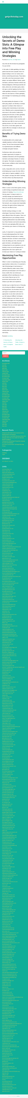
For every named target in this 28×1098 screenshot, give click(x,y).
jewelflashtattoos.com (8, 520)
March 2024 (5, 390)
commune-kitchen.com (8, 753)
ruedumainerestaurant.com (9, 766)
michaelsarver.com (7, 649)
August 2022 (5, 421)
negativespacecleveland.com (9, 832)
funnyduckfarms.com (7, 1055)
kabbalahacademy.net (7, 641)
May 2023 (4, 406)
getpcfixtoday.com (7, 522)
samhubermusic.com (7, 1090)
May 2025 (4, 367)
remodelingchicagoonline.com (10, 972)
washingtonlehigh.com (8, 981)
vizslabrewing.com (7, 616)
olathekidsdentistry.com (8, 631)
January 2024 (5, 393)
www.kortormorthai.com (8, 948)
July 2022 (4, 423)
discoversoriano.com (7, 715)
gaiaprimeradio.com (7, 804)
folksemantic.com (6, 609)
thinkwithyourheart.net (8, 600)
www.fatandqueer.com (8, 949)
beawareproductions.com (8, 779)
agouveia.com (5, 1070)
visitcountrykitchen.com (8, 816)
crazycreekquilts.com (7, 746)
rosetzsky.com (6, 768)
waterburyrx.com (6, 868)
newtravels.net (6, 501)
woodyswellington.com (8, 1012)
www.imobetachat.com (8, 916)
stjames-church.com (7, 773)
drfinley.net (5, 1061)
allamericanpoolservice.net (9, 662)
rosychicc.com (5, 699)
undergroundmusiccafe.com (9, 1088)
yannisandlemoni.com (7, 619)
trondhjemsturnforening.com (9, 1025)
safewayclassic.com (7, 505)
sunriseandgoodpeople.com (9, 835)
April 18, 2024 (11, 60)
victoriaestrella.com (7, 857)
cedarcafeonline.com (7, 484)
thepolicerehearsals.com (8, 728)
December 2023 (6, 395)
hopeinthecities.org (7, 703)
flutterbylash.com (6, 1052)
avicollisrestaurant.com (8, 864)
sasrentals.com (6, 646)
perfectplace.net (6, 680)
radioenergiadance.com (8, 538)
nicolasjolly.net (6, 758)
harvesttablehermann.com (9, 573)
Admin (19, 60)
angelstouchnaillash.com (8, 639)
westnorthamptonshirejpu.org (10, 550)
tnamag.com (5, 893)
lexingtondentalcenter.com (9, 656)
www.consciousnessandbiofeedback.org (12, 997)
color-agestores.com (7, 694)
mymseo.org (5, 1073)
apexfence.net (6, 1091)
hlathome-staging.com (8, 652)
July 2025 (4, 365)
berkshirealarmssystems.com (9, 614)
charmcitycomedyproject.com (10, 778)
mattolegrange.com (7, 811)
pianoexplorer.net (7, 1002)
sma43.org (4, 971)
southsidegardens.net (7, 1004)
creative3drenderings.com (9, 910)
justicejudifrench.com (7, 788)
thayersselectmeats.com (8, 897)
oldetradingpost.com (7, 563)
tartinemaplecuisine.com (8, 798)
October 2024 (5, 378)
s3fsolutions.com (6, 580)
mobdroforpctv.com (7, 707)
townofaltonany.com (7, 829)
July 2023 (4, 403)
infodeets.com (6, 479)
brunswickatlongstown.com (9, 796)
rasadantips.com (6, 491)
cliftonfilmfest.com (7, 595)
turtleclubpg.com (6, 854)
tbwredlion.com (6, 1028)
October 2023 (5, 398)
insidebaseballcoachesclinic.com (10, 1042)
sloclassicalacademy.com (8, 735)
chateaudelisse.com (7, 545)
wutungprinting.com (7, 822)
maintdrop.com (6, 530)
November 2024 (6, 377)
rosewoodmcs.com (7, 992)
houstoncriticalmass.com (8, 725)
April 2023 (4, 408)
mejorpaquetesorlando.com (9, 634)
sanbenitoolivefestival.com (9, 710)
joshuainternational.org (8, 928)
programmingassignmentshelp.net (10, 497)
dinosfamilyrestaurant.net (8, 570)
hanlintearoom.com (7, 1053)
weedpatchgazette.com (8, 621)
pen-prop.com (5, 931)
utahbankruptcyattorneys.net (9, 601)
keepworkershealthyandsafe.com (10, 514)
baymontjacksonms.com (8, 827)
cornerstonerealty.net (8, 995)
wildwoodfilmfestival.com (9, 548)
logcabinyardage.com (7, 913)
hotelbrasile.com (6, 552)
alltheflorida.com (6, 1040)
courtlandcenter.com (7, 860)
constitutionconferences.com (10, 882)
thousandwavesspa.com (8, 859)
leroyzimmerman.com (7, 1060)
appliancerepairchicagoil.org (9, 509)
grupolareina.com (6, 558)
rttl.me (4, 1080)
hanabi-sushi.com (6, 984)
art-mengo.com (6, 802)
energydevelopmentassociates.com (11, 576)
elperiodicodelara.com (8, 473)
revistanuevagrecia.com (8, 771)
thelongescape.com (7, 809)
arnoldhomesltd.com (7, 591)
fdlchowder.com (6, 962)
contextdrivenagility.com (8, 781)
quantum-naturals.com (8, 1032)
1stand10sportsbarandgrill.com (10, 636)
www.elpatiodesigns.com (8, 1015)
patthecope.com (6, 883)
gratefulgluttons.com (7, 705)
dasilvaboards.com (7, 736)
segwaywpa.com (6, 900)
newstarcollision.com (7, 644)
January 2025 (5, 373)
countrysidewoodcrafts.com (9, 507)
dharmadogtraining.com (8, 1076)
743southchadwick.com (8, 585)
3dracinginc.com (6, 723)
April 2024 (4, 388)
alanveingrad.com (6, 819)
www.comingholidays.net (8, 718)
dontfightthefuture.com (8, 590)
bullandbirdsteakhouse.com (9, 966)
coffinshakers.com (7, 784)
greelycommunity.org (7, 765)
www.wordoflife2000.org (8, 604)
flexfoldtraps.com (6, 944)
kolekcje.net (5, 674)
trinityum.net (5, 1005)
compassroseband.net (7, 888)
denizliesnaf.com (6, 880)
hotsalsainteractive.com (8, 481)
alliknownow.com (6, 730)
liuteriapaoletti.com (7, 834)
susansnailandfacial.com (8, 930)
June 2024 (4, 385)
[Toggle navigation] (3, 2)
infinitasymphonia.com (8, 760)
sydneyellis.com (6, 657)
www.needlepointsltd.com (9, 964)
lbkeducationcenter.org (8, 677)
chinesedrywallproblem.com (9, 837)
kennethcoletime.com (8, 793)
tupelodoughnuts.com (8, 629)
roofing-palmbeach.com (8, 588)
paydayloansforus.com (8, 502)
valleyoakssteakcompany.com (10, 875)
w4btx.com (5, 637)
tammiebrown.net (6, 806)
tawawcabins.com (6, 608)
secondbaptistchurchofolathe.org (11, 1071)
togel (3, 454)
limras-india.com (6, 471)
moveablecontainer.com (8, 557)
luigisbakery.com (6, 982)
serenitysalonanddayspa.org (9, 482)
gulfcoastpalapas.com (7, 901)
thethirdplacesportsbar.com (9, 1009)
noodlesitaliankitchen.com (9, 515)
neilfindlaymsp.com (7, 862)
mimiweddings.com (7, 1083)
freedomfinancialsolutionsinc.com (11, 943)
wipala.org (5, 695)
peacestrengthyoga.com (8, 941)
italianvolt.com (6, 613)
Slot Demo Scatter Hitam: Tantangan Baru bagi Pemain (13, 445)
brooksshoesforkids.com (8, 895)
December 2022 (6, 415)
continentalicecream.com (8, 745)
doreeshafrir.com (6, 776)
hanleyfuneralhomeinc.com (9, 633)
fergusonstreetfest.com (8, 1035)
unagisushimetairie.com (8, 519)
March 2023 (5, 410)
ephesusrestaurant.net (8, 1010)
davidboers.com (6, 915)
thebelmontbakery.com (8, 504)
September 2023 (6, 400)
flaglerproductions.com (8, 741)
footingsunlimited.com (8, 956)
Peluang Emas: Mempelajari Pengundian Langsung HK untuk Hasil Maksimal (13, 442)
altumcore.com (6, 890)
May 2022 (4, 426)
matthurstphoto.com (7, 1038)
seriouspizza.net (6, 887)
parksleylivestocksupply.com (9, 690)
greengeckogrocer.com (8, 651)
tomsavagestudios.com (8, 666)
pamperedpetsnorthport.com (9, 626)
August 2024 (5, 382)
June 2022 (4, 424)
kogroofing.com (6, 535)
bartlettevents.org (7, 555)
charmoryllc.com (6, 722)
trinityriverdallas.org (7, 679)
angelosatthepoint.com (8, 872)
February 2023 (5, 411)
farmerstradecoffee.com (8, 911)
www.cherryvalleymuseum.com (10, 560)
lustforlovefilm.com (7, 756)
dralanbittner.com (6, 618)
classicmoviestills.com (7, 712)
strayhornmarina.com (7, 740)
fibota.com (5, 1019)
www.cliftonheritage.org (8, 969)
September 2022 (6, 419)
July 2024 (4, 383)
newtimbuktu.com (7, 492)
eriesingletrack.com (7, 624)
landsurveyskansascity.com (9, 953)
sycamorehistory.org (7, 994)
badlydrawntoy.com (7, 920)
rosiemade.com (6, 628)
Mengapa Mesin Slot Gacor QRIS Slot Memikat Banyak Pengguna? (13, 438)
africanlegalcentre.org (8, 761)
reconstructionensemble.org (9, 845)
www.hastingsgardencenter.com (10, 1000)
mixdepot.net (5, 991)
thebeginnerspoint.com (8, 717)
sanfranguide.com (6, 720)
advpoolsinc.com (6, 870)
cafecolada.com (6, 713)
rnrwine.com (5, 1065)
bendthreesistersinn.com (8, 839)
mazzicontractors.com (8, 1007)
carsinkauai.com (6, 1043)
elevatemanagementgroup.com (10, 1058)
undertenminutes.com (7, 487)
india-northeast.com (7, 586)
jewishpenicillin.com (7, 664)
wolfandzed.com (6, 986)
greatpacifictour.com (7, 855)
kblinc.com (5, 623)
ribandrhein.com (6, 672)
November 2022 (6, 416)
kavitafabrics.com (6, 847)
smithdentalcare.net (7, 1086)
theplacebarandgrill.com (8, 867)
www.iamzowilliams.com (8, 999)
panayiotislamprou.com (8, 542)
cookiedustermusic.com (8, 844)
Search (5, 356)
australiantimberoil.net (8, 568)
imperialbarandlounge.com (9, 596)
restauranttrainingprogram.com (10, 661)
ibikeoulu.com (5, 783)
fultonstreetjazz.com (7, 553)
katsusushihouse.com (7, 763)
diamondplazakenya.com (8, 1027)
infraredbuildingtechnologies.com (11, 571)
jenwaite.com (5, 1057)
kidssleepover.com (7, 499)
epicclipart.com (6, 527)
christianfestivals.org (7, 814)
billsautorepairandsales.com (9, 1030)
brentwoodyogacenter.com (9, 974)
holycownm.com (6, 850)
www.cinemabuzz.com (8, 989)
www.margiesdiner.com (8, 961)
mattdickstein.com (7, 918)
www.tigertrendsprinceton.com (10, 933)
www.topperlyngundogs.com (9, 936)
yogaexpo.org (5, 685)
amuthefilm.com (6, 755)
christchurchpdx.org (7, 750)
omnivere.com (5, 489)
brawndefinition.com (7, 743)
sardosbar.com (6, 611)
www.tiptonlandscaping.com (9, 976)
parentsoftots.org (7, 908)
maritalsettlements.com (8, 824)
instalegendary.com (7, 512)
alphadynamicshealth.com (8, 1050)
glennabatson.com (7, 738)
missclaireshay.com (7, 469)
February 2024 (5, 391)
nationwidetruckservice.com (9, 852)
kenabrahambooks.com (8, 751)
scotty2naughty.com (7, 774)
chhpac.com (5, 1075)
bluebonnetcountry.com (8, 525)
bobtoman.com (6, 532)
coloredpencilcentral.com (9, 593)
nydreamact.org (6, 517)
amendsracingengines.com (9, 946)
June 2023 (4, 405)
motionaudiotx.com (7, 1078)
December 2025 (6, 363)
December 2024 (6, 375)
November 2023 (6, 396)
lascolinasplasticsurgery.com (9, 967)
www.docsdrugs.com (7, 959)
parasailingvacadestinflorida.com (10, 1047)
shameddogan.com (7, 906)
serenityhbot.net (6, 926)
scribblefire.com (6, 684)
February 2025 (5, 372)
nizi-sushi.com (5, 801)
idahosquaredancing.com (8, 606)
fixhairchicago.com (7, 878)
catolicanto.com (6, 675)
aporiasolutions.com (7, 898)
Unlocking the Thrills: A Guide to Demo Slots (19, 342)
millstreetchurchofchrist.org (9, 1045)
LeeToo (18, 1096)
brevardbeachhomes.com (8, 581)
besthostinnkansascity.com (9, 1085)
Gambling (10, 336)
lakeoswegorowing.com (8, 1066)
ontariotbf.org (6, 510)
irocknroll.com (6, 603)
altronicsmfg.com (6, 494)
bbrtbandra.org (6, 524)
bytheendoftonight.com (8, 702)
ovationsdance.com (7, 670)
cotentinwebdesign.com (8, 562)
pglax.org (4, 831)
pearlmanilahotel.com (7, 529)
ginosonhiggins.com (7, 821)
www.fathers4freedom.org (9, 934)
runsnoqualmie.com (7, 958)
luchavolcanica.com (7, 849)
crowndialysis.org (6, 659)
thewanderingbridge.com (8, 789)
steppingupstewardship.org (9, 977)
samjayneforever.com (7, 1037)
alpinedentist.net (6, 537)
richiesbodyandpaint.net (8, 474)
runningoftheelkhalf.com (8, 938)
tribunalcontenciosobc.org (9, 733)
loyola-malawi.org (7, 697)
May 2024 (4, 386)
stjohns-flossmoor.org (7, 840)
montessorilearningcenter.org (10, 1033)
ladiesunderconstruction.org (9, 565)
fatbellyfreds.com (6, 1014)
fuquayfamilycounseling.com (9, 1068)
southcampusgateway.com (9, 543)
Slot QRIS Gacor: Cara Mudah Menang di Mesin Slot (14, 436)
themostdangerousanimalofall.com (11, 727)
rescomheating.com (7, 1081)
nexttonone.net (6, 925)
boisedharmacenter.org (8, 692)
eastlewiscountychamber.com (10, 732)
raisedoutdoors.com (7, 598)
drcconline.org (6, 865)
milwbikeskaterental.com (8, 826)
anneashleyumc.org (7, 951)
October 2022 (5, 418)
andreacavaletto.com (7, 689)
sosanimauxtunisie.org (7, 534)
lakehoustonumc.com (7, 921)
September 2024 (6, 380)
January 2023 (5, 413)
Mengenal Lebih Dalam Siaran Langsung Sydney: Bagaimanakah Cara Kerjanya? (13, 433)
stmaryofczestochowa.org (9, 786)
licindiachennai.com (7, 476)
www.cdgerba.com (7, 1020)
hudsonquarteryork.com (8, 1017)
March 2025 (5, 370)
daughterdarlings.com (7, 477)
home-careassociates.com (9, 687)
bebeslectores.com (7, 567)
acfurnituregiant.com (7, 486)
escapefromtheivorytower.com (10, 583)
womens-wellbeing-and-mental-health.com (13, 667)
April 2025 (4, 368)
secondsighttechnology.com (9, 647)
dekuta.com (5, 987)
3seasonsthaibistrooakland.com (10, 682)
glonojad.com (5, 769)
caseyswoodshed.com (8, 877)
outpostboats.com (7, 700)
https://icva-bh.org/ (18, 192)
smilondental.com (6, 642)
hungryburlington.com (7, 794)
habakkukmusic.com (7, 923)
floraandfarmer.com (7, 578)
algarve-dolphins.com (7, 817)
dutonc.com (5, 807)
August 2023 (5, 401)
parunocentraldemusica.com (9, 1022)
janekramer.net (6, 799)
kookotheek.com (6, 540)
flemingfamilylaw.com (7, 1063)
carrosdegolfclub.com (7, 575)
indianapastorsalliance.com (9, 873)
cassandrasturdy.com (7, 708)
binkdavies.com (6, 748)
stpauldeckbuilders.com (8, 954)
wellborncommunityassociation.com (11, 547)
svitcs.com (5, 885)
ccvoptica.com (6, 979)
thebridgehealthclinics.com (9, 903)
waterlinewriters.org (7, 905)
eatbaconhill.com (6, 496)
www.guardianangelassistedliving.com (12, 1024)
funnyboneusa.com (7, 842)
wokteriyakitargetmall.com (9, 654)
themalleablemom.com (8, 791)
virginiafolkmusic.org (7, 669)
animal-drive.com (6, 892)
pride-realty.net (6, 1048)
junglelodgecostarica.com (9, 812)
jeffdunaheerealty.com (8, 939)
